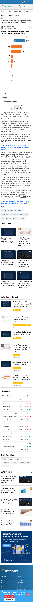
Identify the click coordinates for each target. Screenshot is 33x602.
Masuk (25, 6)
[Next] (31, 11)
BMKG (4, 459)
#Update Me (21, 218)
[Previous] (29, 11)
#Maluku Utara (14, 214)
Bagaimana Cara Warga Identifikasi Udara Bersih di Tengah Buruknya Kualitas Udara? (15, 147)
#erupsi (4, 210)
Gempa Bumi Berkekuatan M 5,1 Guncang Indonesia (22, 333)
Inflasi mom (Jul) (6, 406)
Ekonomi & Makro (18, 383)
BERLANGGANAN (9, 596)
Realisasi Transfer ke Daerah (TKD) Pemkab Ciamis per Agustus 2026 (21, 377)
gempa (14, 462)
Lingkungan (17, 309)
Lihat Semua (28, 472)
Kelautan (19, 587)
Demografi (16, 15)
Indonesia (18, 459)
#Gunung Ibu (5, 214)
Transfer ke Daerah (24, 462)
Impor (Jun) (5, 443)
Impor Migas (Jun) (7, 436)
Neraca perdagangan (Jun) (9, 429)
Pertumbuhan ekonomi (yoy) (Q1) (10, 413)
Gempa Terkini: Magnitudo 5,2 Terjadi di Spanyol (22, 363)
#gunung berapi (19, 210)
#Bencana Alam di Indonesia (9, 218)
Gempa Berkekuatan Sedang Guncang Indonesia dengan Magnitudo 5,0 (22, 304)
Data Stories (9, 15)
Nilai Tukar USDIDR (7, 423)
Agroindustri (20, 580)
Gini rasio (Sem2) (7, 419)
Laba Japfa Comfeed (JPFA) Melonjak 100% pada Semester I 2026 (8, 490)
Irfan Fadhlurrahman (9, 26)
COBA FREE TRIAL (9, 599)
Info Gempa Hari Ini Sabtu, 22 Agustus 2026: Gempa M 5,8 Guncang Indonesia (9, 501)
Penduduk (5, 466)
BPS (11, 459)
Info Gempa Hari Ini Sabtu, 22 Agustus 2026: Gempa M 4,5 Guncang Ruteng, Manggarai (9, 479)
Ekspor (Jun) (6, 439)
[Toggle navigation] (30, 6)
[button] (26, 1)
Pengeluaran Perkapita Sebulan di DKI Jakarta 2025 (20, 319)
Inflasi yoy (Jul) (6, 403)
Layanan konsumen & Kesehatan (22, 324)
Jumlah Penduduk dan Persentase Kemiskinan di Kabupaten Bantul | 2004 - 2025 (22, 348)
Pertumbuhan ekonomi (8, 409)
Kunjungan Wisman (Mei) (8, 446)
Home (2, 15)
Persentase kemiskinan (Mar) (9, 416)
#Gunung (10, 210)
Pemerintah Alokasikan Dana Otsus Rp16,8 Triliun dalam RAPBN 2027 (9, 522)
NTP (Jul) (5, 449)
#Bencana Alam (24, 214)
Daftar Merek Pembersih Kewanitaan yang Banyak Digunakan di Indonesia (8, 511)
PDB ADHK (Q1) (6, 426)
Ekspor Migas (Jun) (7, 433)
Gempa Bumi (6, 462)
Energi (19, 585)
